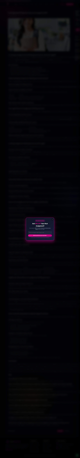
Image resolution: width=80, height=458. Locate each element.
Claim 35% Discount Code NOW (40, 235)
